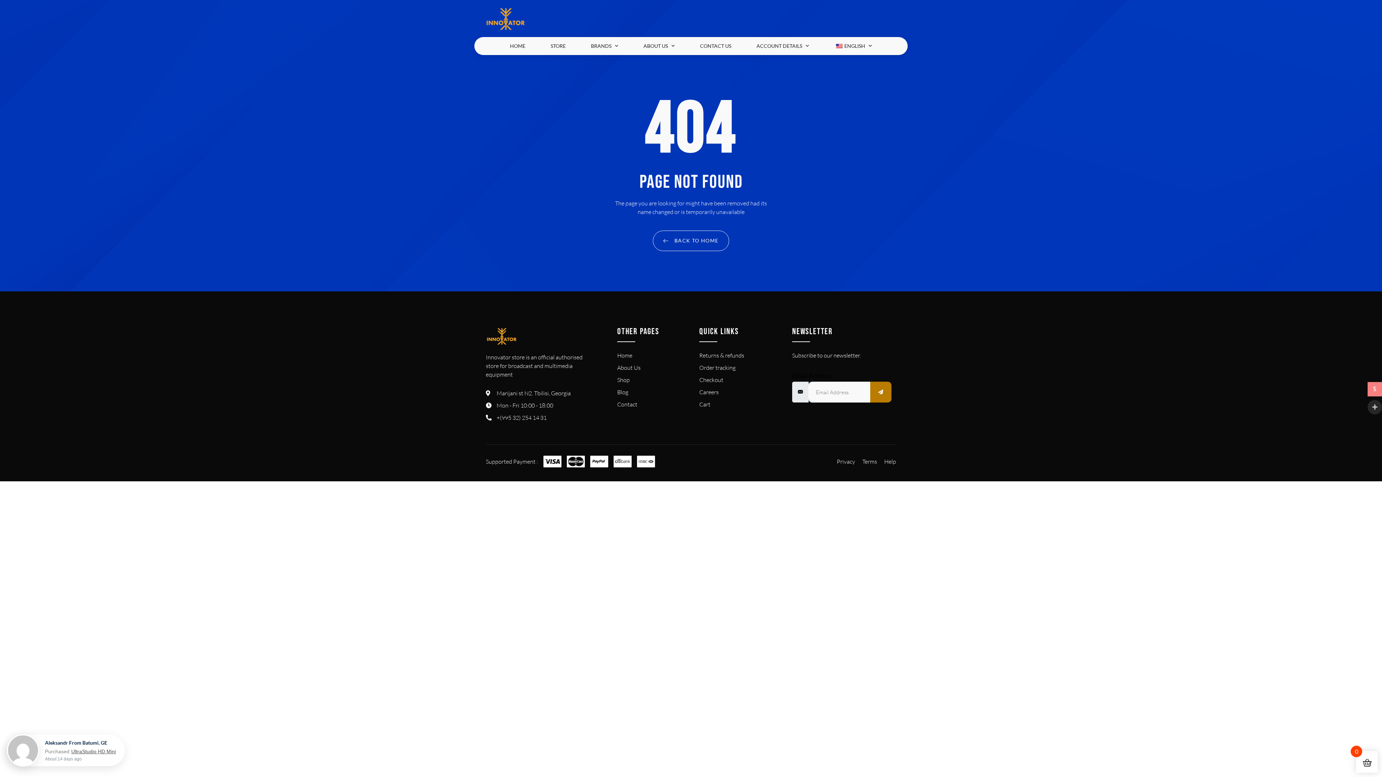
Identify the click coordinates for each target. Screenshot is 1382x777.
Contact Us (715, 46)
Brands (601, 46)
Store (558, 46)
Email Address (812, 375)
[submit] (881, 392)
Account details (779, 46)
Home (517, 46)
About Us (655, 46)
